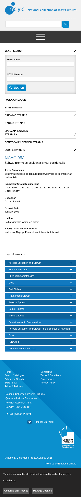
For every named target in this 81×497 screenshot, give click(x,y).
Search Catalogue (14, 375)
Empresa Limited (67, 463)
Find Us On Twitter (44, 422)
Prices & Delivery (14, 386)
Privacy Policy (47, 382)
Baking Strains (15, 123)
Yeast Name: (14, 59)
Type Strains (13, 107)
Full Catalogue (15, 99)
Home (8, 372)
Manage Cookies (42, 490)
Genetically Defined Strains (24, 142)
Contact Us (46, 372)
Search (19, 87)
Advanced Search (14, 379)
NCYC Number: (15, 74)
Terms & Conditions (50, 375)
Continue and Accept (16, 490)
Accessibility (47, 379)
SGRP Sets (11, 382)
